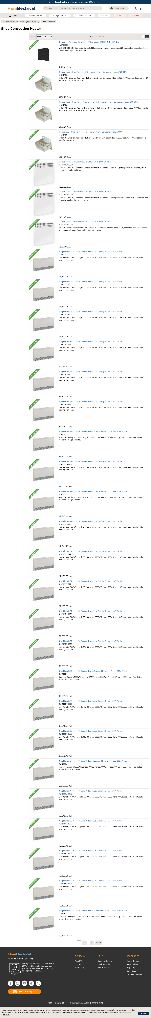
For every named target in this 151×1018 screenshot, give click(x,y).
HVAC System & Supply (29, 21)
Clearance (135, 15)
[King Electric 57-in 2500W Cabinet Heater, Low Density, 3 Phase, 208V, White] (44, 654)
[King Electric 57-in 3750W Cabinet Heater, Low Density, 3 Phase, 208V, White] (44, 893)
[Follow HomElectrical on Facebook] (10, 983)
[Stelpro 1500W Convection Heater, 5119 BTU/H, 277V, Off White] (44, 204)
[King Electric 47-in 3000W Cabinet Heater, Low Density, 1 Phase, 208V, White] (44, 713)
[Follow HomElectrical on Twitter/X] (38, 983)
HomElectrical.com (10, 21)
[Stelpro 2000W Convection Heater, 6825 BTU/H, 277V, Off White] (44, 234)
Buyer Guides (132, 964)
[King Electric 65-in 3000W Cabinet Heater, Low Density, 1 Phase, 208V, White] (44, 743)
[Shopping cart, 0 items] (141, 8)
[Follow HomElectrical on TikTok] (31, 983)
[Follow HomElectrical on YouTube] (24, 983)
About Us (79, 961)
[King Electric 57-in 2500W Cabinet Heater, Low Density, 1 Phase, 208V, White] (44, 624)
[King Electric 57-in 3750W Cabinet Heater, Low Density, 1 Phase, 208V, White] (44, 863)
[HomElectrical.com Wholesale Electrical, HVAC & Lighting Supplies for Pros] (21, 8)
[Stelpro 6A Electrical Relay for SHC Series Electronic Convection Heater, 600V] (44, 144)
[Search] (46, 8)
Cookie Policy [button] (92, 1012)
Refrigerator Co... (60, 15)
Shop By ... (104, 15)
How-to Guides (133, 961)
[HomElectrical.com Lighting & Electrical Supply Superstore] (19, 954)
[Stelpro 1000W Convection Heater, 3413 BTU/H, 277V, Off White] (44, 174)
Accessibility (80, 967)
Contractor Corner (134, 974)
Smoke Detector (84, 15)
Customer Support (105, 961)
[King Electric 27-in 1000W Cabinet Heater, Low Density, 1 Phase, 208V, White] (44, 264)
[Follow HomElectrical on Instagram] (17, 983)
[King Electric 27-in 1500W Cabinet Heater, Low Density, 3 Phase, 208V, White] (44, 384)
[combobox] (73, 8)
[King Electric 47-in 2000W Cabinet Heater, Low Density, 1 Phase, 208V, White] (44, 474)
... (88, 943)
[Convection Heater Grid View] (143, 36)
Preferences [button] (6, 1015)
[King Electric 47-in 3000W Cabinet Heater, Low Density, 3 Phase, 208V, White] (44, 803)
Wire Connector (35, 15)
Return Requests (105, 967)
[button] (119, 8)
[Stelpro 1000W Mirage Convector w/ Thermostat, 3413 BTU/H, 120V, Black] (44, 54)
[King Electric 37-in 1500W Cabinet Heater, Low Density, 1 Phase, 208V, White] (44, 354)
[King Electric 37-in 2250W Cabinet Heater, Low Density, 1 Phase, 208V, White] (44, 564)
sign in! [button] (99, 2)
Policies (78, 964)
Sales (119, 15)
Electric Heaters (48, 21)
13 (92, 943)
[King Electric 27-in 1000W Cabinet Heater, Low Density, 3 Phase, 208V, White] (44, 294)
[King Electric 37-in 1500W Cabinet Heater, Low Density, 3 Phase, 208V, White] (44, 414)
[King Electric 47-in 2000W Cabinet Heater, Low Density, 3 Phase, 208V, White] (44, 534)
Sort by (33, 36)
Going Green (132, 971)
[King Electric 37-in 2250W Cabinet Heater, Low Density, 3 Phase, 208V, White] (44, 594)
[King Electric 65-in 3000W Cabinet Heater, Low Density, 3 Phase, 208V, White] (44, 833)
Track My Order (104, 964)
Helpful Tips (131, 967)
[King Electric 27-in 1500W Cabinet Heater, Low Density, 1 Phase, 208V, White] (44, 324)
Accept (143, 1013)
